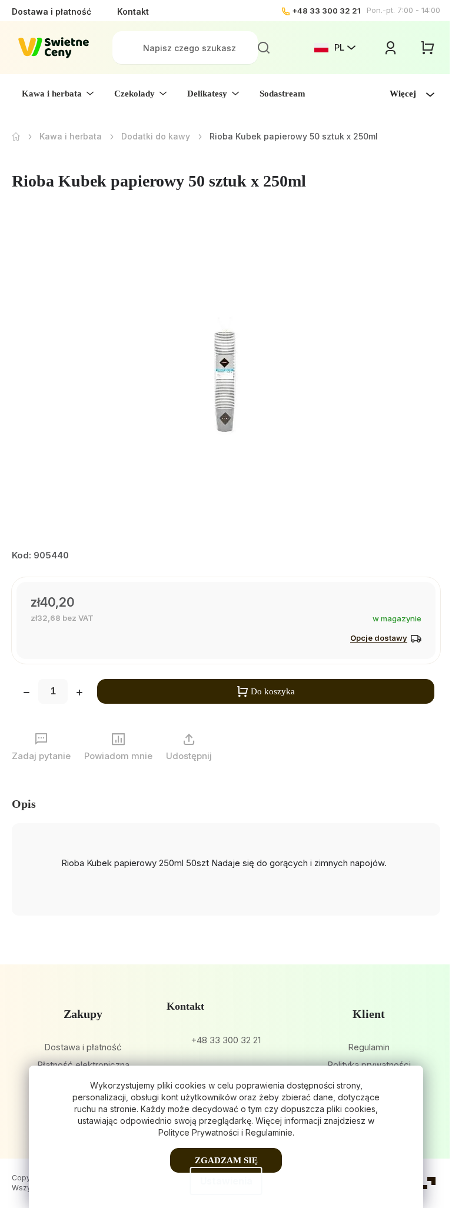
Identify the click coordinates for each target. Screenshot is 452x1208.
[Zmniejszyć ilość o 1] (26, 693)
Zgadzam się (226, 1160)
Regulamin (369, 1047)
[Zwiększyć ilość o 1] (79, 693)
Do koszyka (273, 691)
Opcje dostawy (378, 638)
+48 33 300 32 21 (326, 10)
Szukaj (264, 47)
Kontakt (133, 11)
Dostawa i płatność (51, 11)
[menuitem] (57, 93)
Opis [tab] (24, 803)
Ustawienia (226, 1181)
